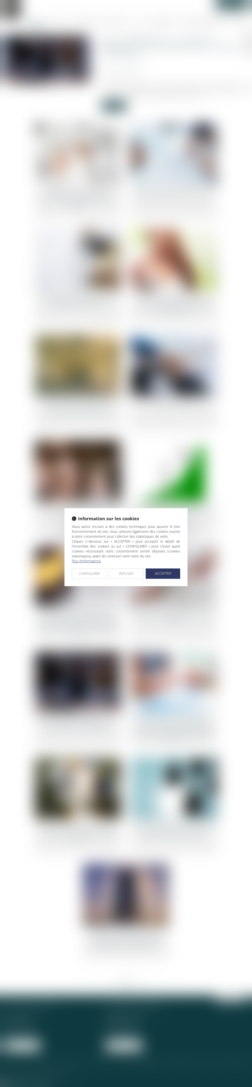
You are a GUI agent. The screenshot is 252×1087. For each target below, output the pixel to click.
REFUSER (126, 573)
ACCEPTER (163, 573)
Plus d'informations (86, 561)
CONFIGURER (89, 573)
